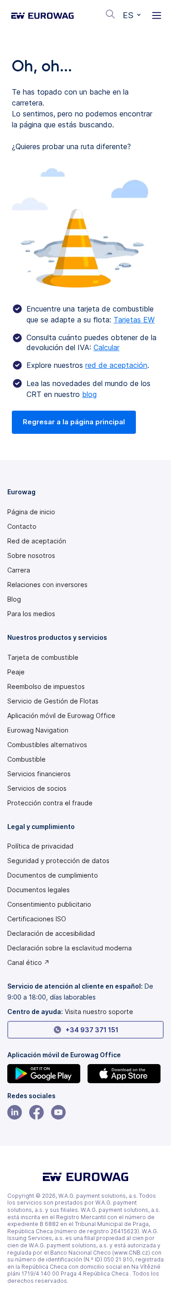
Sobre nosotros (31, 555)
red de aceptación (116, 365)
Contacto (21, 526)
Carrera (18, 570)
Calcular (106, 347)
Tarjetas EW (134, 319)
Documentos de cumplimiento (52, 875)
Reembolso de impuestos (46, 686)
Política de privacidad (40, 846)
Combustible (26, 759)
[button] (132, 15)
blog (89, 394)
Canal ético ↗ (28, 962)
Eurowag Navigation (37, 730)
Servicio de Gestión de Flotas (52, 701)
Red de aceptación (36, 541)
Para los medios (31, 614)
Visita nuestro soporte (99, 1011)
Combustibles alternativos (47, 744)
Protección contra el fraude (50, 803)
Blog (14, 599)
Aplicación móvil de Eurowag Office (61, 715)
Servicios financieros (39, 774)
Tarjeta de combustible (42, 657)
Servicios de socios (37, 788)
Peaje (16, 672)
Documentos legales (38, 890)
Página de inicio (31, 512)
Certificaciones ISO (36, 919)
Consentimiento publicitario (49, 904)
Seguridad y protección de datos (58, 860)
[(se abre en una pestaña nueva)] (45, 1073)
